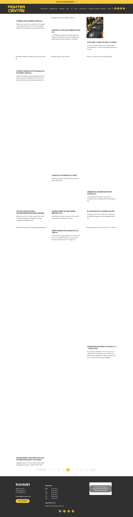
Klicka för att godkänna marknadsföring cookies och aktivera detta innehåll (100, 488)
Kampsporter (53, 8)
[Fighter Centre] (16, 8)
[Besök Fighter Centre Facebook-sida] (115, 8)
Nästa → (93, 469)
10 (86, 469)
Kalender (103, 8)
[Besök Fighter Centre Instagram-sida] (118, 8)
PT (71, 8)
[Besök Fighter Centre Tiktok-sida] (121, 8)
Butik (109, 8)
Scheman (91, 8)
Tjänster (61, 8)
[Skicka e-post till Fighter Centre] (124, 8)
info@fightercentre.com (23, 496)
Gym (67, 8)
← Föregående (41, 469)
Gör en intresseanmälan (65, 2)
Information (83, 8)
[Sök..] (113, 8)
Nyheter (97, 8)
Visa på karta (22, 501)
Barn (76, 8)
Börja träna (44, 8)
